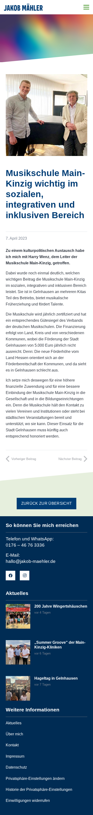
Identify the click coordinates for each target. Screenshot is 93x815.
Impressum (15, 756)
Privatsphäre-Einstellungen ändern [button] (35, 778)
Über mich (14, 734)
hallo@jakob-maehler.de (31, 561)
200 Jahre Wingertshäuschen (60, 606)
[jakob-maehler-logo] (23, 7)
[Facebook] (10, 575)
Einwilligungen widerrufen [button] (28, 800)
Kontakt (12, 745)
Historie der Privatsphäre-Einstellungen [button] (39, 789)
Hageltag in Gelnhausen (56, 678)
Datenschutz (16, 767)
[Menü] (86, 7)
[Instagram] (24, 575)
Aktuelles (13, 723)
